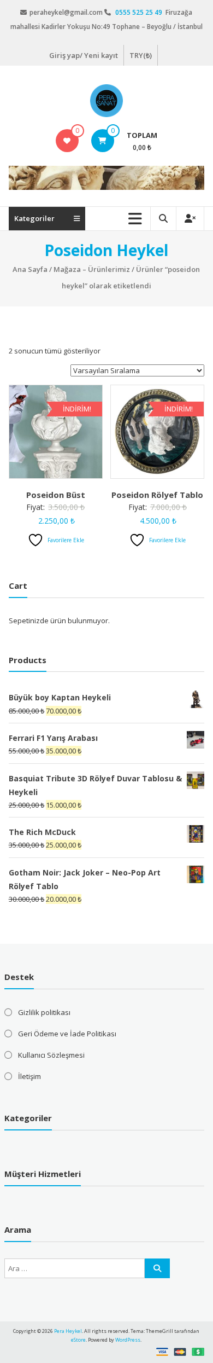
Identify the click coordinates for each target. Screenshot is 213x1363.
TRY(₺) (140, 55)
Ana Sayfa (30, 269)
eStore (78, 1339)
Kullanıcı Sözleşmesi (51, 1055)
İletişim (29, 1076)
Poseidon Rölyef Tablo (157, 494)
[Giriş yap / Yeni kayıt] (190, 218)
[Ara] (157, 1268)
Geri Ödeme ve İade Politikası (67, 1034)
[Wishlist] (66, 141)
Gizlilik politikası (44, 1012)
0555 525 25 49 (139, 12)
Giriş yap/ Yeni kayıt (83, 55)
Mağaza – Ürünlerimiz (92, 269)
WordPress (127, 1339)
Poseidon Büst (55, 494)
